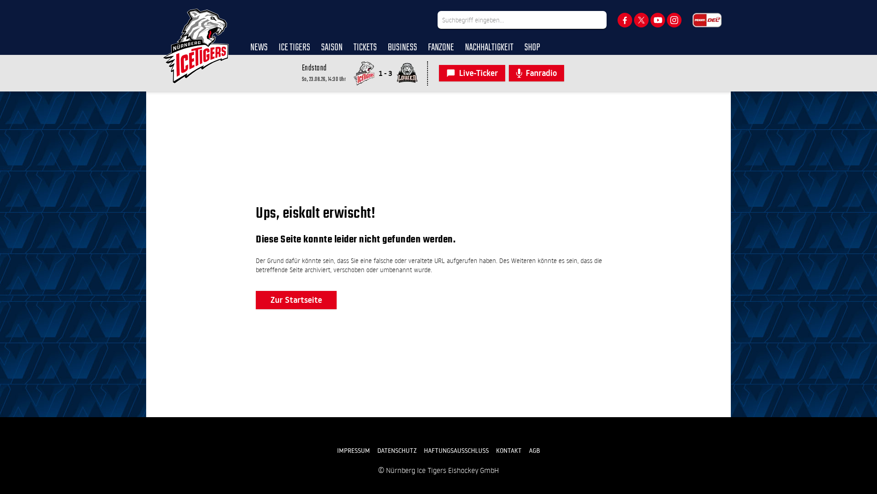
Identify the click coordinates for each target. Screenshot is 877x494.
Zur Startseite (296, 300)
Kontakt (509, 450)
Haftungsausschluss (456, 450)
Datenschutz (397, 450)
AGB (534, 450)
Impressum (353, 450)
